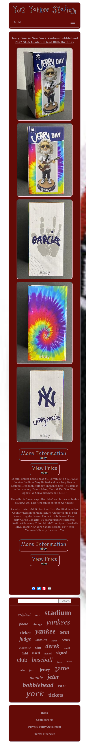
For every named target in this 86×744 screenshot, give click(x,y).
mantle (36, 677)
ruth (37, 615)
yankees (58, 622)
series (66, 640)
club (22, 660)
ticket (25, 632)
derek (52, 646)
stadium (58, 612)
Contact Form (44, 719)
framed (48, 653)
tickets (55, 695)
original (24, 614)
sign (38, 647)
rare (62, 685)
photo (23, 624)
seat (64, 632)
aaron (54, 640)
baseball (42, 659)
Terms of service (44, 733)
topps (59, 662)
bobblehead (38, 684)
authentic (25, 647)
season (41, 639)
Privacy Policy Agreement (44, 726)
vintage (37, 624)
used (36, 653)
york (35, 693)
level (69, 661)
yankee (45, 631)
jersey (45, 669)
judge (25, 639)
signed (61, 652)
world (67, 648)
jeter (53, 676)
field (25, 653)
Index (44, 712)
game (61, 668)
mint (22, 670)
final (32, 670)
